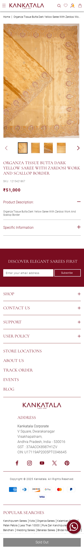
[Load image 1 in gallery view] (22, 148)
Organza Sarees (46, 520)
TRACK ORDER (18, 370)
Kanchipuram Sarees (15, 520)
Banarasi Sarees (46, 530)
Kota (32, 520)
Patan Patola (10, 525)
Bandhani (8, 530)
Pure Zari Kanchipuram (55, 525)
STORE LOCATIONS (22, 351)
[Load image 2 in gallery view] (35, 148)
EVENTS (11, 379)
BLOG (8, 389)
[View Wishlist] (65, 5)
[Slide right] (80, 148)
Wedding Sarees (25, 530)
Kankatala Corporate (33, 426)
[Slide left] (4, 148)
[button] (59, 5)
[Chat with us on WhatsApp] (74, 527)
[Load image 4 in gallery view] (61, 148)
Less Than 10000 (30, 525)
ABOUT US (13, 360)
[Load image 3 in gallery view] (48, 148)
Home (6, 16)
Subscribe (67, 272)
